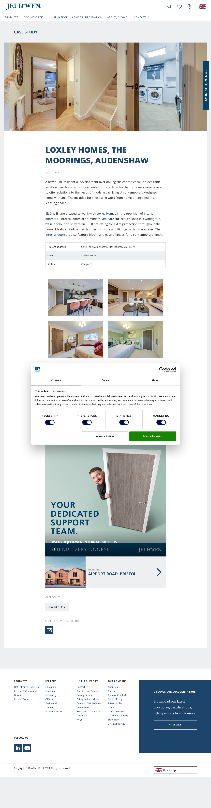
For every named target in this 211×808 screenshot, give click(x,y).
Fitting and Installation (88, 699)
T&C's (111, 707)
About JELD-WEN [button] (118, 17)
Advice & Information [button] (87, 17)
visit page (175, 724)
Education (50, 686)
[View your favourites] (179, 6)
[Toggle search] (169, 6)
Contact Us (142, 17)
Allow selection (105, 436)
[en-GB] (202, 6)
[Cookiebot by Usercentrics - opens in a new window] (161, 369)
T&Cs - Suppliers (117, 711)
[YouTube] (27, 748)
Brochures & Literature (89, 711)
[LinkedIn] (18, 748)
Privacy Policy (115, 703)
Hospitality (51, 695)
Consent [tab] (56, 380)
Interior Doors (21, 699)
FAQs (79, 719)
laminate (107, 219)
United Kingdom (171, 770)
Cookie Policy (115, 699)
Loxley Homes (106, 213)
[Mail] (49, 630)
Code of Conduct (117, 695)
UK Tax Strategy (116, 723)
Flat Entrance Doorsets (26, 686)
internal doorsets (57, 235)
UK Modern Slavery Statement (118, 717)
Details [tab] (106, 380)
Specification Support (88, 691)
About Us (113, 686)
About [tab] (155, 380)
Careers (112, 691)
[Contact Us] (206, 85)
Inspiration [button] (59, 17)
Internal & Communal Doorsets (25, 693)
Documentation (35, 17)
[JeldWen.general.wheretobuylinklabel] (189, 6)
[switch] (87, 422)
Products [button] (11, 17)
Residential (57, 606)
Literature (82, 715)
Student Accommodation (54, 709)
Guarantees (83, 707)
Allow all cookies (152, 436)
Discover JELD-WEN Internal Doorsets (84, 542)
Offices (49, 699)
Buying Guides (84, 695)
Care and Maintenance (89, 703)
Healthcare (51, 691)
